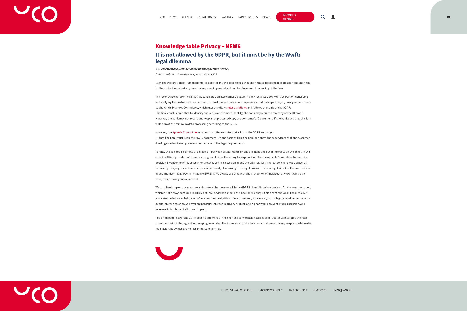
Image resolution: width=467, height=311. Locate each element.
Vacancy (227, 17)
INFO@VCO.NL (342, 290)
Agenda (187, 17)
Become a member (289, 17)
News (173, 17)
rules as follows (237, 107)
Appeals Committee (185, 132)
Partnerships (248, 17)
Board (266, 17)
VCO (162, 17)
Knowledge (205, 17)
